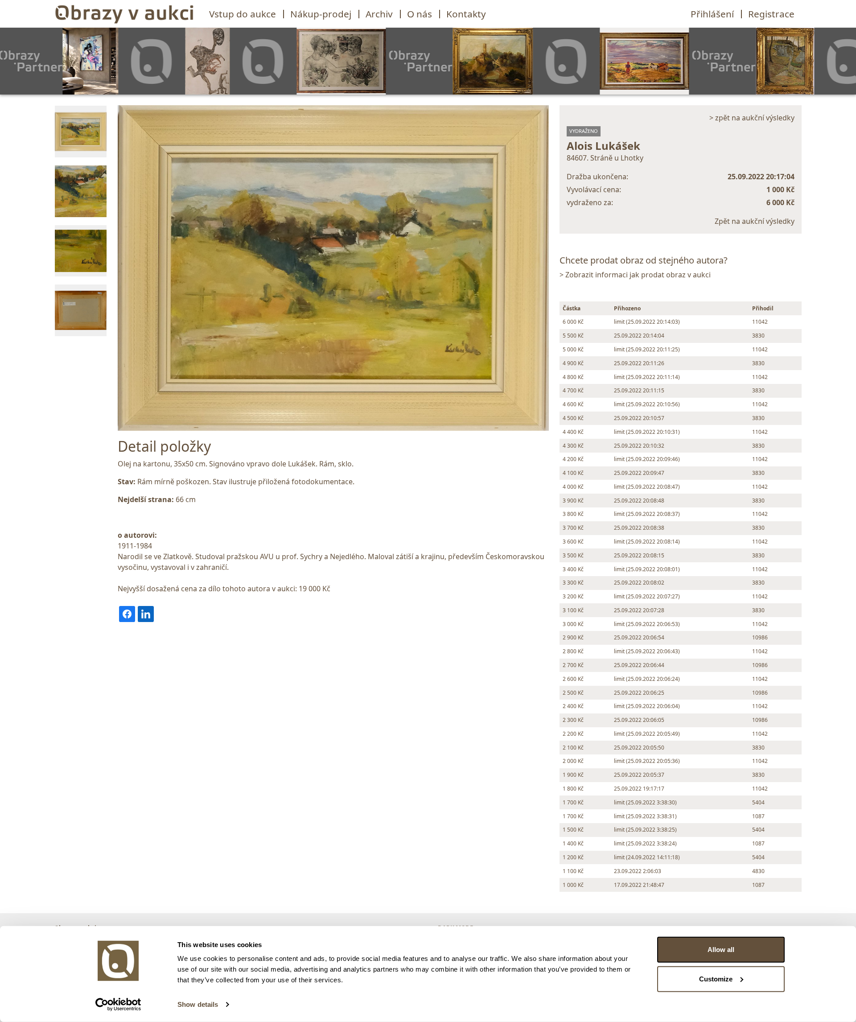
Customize (716, 978)
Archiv (379, 14)
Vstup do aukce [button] (242, 14)
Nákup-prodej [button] (320, 14)
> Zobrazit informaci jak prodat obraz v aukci (635, 275)
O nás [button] (419, 14)
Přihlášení (712, 14)
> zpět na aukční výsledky (751, 118)
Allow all (721, 949)
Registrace (771, 14)
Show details (197, 1004)
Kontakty (466, 14)
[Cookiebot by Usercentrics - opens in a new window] (118, 1004)
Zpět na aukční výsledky (754, 221)
